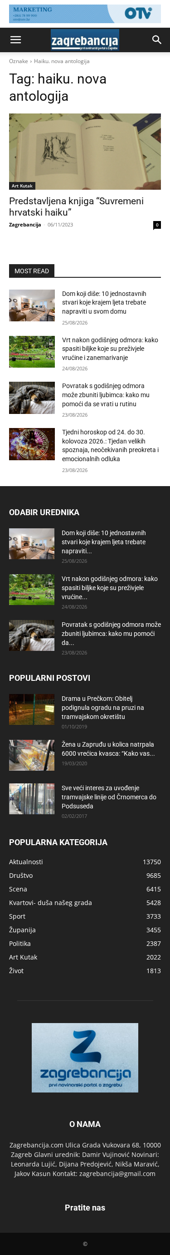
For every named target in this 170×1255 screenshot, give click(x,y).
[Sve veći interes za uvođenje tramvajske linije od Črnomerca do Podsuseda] (31, 799)
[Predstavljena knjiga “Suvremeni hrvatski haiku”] (85, 151)
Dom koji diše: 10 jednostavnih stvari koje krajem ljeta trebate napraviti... (104, 542)
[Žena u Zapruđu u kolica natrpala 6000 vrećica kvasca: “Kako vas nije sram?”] (31, 755)
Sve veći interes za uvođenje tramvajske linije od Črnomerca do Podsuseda (109, 797)
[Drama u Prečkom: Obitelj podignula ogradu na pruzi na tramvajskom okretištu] (31, 709)
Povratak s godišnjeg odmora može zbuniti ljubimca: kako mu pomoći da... (111, 633)
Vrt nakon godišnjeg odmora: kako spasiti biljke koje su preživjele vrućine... (110, 587)
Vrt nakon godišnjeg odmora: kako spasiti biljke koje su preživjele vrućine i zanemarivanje (110, 348)
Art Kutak (22, 185)
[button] (15, 40)
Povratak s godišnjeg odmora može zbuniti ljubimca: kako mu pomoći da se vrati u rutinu (106, 394)
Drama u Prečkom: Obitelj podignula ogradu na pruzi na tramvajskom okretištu (103, 707)
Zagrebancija (25, 224)
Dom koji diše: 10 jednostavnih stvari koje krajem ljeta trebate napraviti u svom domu (104, 302)
